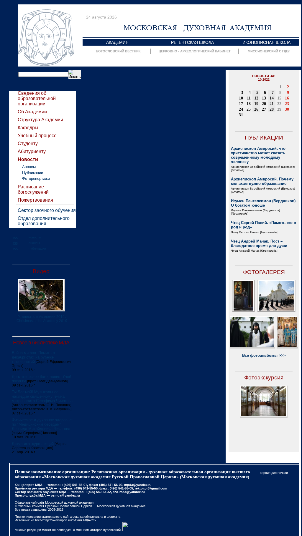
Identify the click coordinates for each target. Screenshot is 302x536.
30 (287, 109)
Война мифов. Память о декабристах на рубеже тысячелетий (33, 357)
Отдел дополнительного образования (44, 221)
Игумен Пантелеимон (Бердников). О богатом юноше (264, 203)
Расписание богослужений (33, 189)
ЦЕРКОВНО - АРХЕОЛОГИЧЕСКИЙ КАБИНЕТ (195, 51)
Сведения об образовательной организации (37, 98)
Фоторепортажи (36, 178)
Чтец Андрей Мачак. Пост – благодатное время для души (259, 243)
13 (264, 98)
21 (272, 104)
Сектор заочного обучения (47, 210)
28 (272, 109)
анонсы (34, 243)
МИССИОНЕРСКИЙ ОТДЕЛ (269, 51)
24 (241, 109)
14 (272, 98)
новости (35, 237)
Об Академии (32, 111)
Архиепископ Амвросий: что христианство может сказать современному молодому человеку (258, 155)
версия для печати (274, 472)
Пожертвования (35, 200)
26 (256, 109)
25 (249, 109)
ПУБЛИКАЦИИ (264, 138)
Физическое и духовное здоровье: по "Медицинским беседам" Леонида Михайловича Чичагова (42, 424)
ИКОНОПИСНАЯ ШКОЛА (266, 42)
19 (256, 104)
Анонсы (29, 167)
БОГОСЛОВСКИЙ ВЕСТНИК (118, 51)
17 (241, 104)
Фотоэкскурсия (263, 377)
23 (287, 104)
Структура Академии (40, 119)
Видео (41, 271)
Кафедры (28, 127)
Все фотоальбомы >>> (264, 355)
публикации (37, 248)
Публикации (32, 172)
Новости (28, 159)
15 (279, 98)
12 (256, 98)
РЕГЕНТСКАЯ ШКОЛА (192, 42)
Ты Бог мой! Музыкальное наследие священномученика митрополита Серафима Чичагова (42, 396)
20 (264, 104)
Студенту (28, 143)
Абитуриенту (32, 151)
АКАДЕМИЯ (117, 42)
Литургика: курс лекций (33, 444)
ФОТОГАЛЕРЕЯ (264, 272)
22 (279, 104)
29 (279, 109)
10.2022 (264, 79)
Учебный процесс (37, 135)
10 (241, 98)
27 (264, 109)
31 (241, 115)
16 (287, 98)
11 (249, 98)
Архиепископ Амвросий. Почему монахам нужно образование (262, 181)
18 (249, 104)
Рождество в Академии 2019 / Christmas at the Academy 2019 (42, 319)
